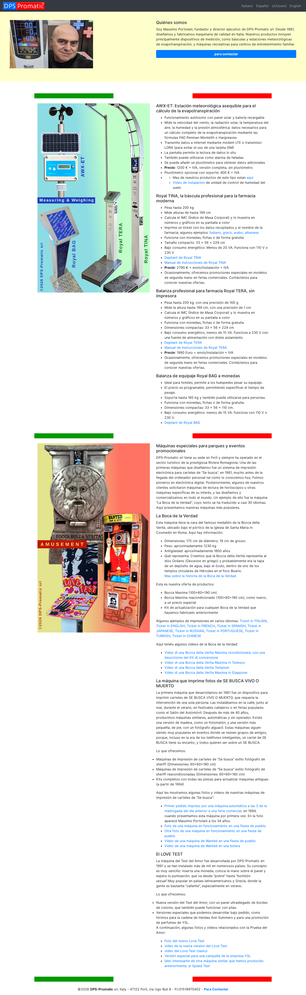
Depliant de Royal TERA (183, 342)
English (295, 6)
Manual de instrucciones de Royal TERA (195, 347)
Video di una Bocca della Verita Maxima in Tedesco (204, 662)
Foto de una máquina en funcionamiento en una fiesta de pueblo (215, 826)
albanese (252, 232)
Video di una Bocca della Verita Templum (196, 667)
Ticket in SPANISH (231, 626)
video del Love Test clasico (186, 951)
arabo (238, 232)
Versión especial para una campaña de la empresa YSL (207, 956)
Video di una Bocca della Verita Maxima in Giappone (205, 672)
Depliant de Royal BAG (182, 422)
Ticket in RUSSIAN (189, 631)
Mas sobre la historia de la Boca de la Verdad (200, 576)
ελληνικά (279, 6)
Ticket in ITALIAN (253, 621)
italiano (215, 232)
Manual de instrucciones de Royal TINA (195, 262)
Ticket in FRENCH (201, 626)
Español (262, 6)
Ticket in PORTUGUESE (224, 631)
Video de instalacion (189, 182)
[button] (226, 54)
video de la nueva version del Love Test (195, 946)
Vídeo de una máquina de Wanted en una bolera (202, 846)
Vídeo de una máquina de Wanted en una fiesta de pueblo (210, 841)
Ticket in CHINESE (186, 636)
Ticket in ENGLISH (170, 626)
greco (227, 232)
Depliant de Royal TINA (182, 257)
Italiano (247, 6)
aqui (250, 177)
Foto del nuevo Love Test (184, 941)
